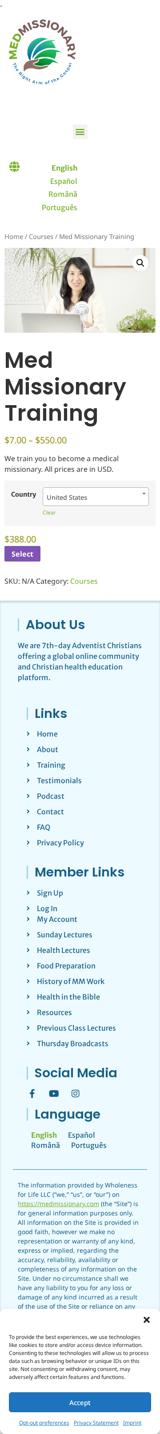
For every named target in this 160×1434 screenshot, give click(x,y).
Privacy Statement (96, 1422)
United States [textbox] (67, 497)
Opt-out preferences (44, 1422)
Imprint (132, 1422)
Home (13, 236)
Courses (41, 236)
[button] (146, 1319)
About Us (55, 624)
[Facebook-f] (32, 1093)
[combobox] (96, 496)
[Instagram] (75, 1093)
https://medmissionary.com (58, 1203)
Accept (80, 1402)
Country (23, 494)
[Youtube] (53, 1093)
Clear (49, 512)
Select (22, 554)
